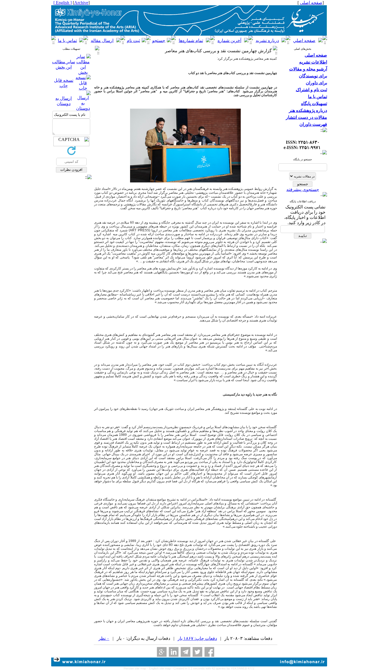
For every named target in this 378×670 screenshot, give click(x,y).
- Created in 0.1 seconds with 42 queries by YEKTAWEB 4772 (213, 668)
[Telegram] (185, 652)
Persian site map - (136, 668)
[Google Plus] (162, 652)
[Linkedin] (173, 652)
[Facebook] (209, 652)
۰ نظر (104, 638)
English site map (160, 668)
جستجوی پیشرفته (302, 189)
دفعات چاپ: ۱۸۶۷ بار (197, 638)
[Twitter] (197, 652)
